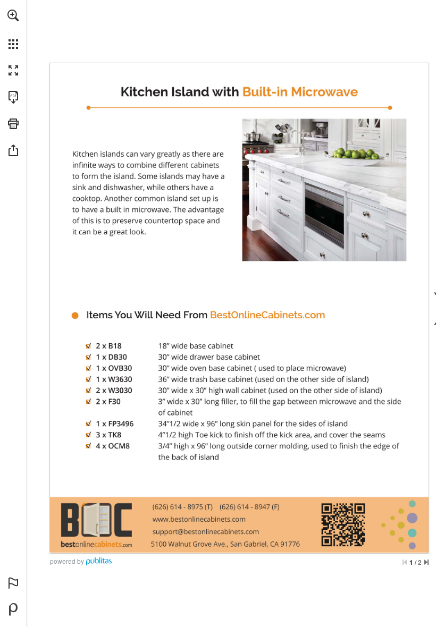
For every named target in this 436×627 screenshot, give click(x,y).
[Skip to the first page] (405, 562)
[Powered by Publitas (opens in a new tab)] (13, 609)
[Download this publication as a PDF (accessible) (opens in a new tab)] (13, 97)
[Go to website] (267, 314)
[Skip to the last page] (426, 562)
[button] (13, 15)
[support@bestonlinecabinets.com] (206, 531)
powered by (67, 560)
